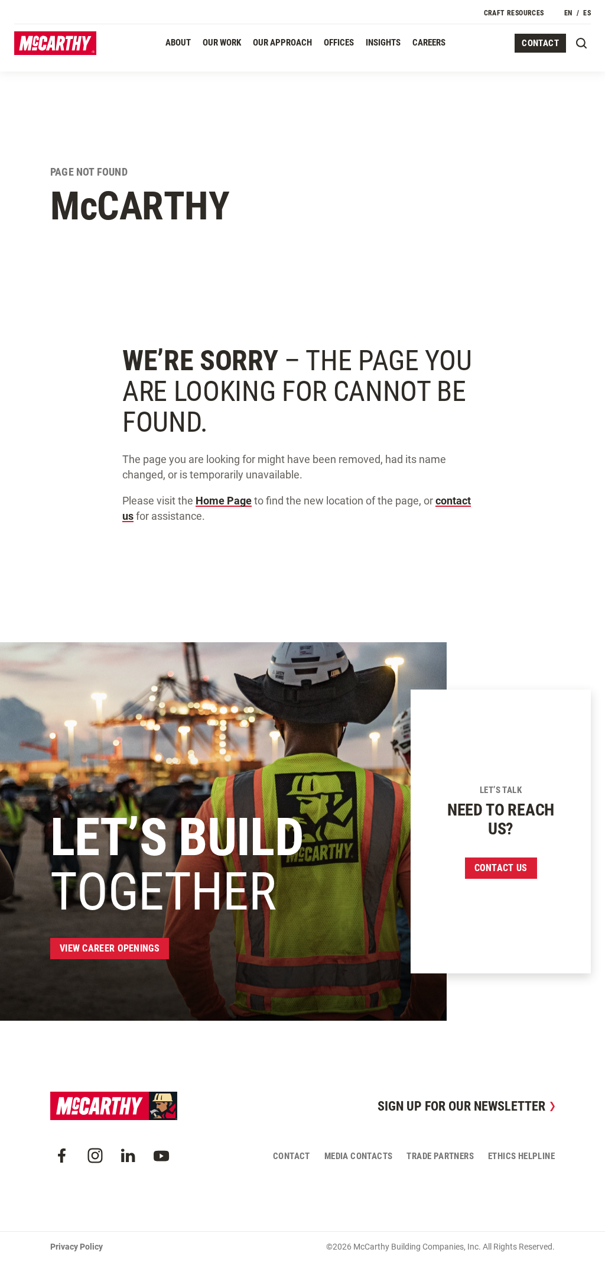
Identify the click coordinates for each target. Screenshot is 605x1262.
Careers (428, 42)
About (178, 42)
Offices (339, 42)
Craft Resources (514, 13)
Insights (383, 42)
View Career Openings (110, 948)
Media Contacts (358, 1156)
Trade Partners (440, 1156)
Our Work (222, 42)
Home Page (224, 500)
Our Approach (282, 42)
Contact (540, 43)
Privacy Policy (76, 1246)
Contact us (501, 867)
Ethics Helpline (521, 1156)
